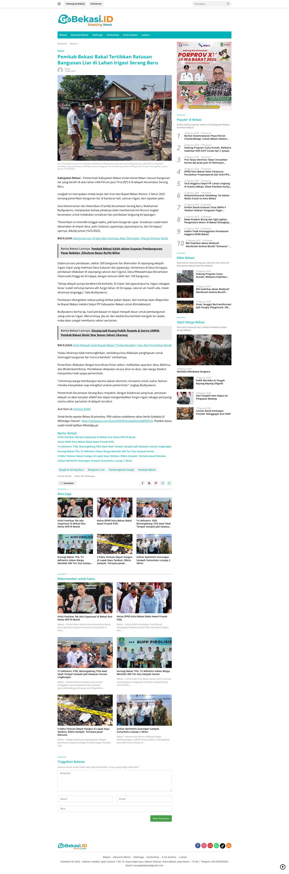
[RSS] (228, 846)
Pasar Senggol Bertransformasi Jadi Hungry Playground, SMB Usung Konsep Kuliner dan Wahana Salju (213, 306)
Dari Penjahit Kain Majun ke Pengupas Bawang (212, 397)
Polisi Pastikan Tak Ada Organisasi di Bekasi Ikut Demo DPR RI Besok (96, 437)
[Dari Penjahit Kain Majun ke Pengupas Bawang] (185, 398)
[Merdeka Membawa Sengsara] (204, 349)
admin (67, 68)
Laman (145, 34)
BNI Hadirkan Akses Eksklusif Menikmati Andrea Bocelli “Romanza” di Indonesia (208, 245)
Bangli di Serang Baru (71, 469)
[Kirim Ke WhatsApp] (169, 483)
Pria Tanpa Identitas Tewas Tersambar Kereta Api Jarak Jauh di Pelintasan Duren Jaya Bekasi (205, 161)
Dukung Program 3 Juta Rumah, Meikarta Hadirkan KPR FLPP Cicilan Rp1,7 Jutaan (207, 149)
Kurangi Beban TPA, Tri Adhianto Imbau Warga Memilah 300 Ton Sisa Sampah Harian (106, 451)
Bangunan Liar (96, 469)
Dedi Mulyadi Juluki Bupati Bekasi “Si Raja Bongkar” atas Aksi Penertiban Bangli (122, 345)
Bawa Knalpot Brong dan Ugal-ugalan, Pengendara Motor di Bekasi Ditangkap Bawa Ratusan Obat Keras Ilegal (206, 221)
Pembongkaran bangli (121, 469)
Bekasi (63, 34)
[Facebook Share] (142, 483)
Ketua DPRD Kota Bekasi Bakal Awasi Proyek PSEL (86, 441)
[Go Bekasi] (86, 19)
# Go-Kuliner (130, 34)
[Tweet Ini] (149, 483)
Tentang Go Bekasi (75, 3)
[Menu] (60, 4)
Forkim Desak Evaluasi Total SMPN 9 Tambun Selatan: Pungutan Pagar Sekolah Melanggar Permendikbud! (205, 209)
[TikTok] (222, 846)
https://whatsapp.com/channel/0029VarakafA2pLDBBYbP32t (117, 421)
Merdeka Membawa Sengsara (193, 371)
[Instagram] (204, 846)
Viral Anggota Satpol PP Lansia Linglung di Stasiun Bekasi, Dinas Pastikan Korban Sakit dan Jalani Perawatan (207, 185)
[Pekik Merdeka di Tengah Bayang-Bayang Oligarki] (185, 383)
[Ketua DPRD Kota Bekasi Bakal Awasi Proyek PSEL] (114, 507)
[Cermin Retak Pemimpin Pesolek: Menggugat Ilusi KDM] (185, 413)
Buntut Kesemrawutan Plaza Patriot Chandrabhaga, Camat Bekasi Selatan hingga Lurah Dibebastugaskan (205, 137)
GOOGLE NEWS (82, 409)
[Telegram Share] (162, 483)
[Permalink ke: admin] (60, 69)
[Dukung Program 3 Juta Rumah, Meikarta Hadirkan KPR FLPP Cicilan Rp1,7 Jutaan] (185, 276)
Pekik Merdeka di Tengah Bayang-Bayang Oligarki (210, 382)
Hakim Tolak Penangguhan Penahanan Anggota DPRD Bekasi (206, 233)
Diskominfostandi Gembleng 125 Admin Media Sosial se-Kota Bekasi (206, 197)
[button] (228, 3)
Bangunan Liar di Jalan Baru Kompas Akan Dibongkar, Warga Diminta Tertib (120, 238)
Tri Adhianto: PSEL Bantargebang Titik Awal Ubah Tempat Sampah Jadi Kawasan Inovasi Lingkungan (114, 446)
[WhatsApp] (216, 846)
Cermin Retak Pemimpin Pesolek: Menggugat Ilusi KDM (213, 412)
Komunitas (113, 34)
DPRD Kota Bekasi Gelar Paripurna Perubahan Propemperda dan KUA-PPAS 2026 (207, 173)
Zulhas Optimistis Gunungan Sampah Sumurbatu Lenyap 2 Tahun (95, 460)
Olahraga (97, 34)
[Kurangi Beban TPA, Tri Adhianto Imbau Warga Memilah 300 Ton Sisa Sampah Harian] (75, 544)
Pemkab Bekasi (147, 469)
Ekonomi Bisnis (79, 34)
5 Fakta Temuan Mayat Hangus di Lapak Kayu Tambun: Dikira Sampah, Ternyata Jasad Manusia (112, 456)
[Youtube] (210, 846)
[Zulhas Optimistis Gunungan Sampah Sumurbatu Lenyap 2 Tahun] (154, 544)
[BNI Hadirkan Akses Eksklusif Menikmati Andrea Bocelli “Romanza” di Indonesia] (185, 291)
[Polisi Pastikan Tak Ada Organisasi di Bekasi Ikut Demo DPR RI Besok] (75, 507)
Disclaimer (96, 3)
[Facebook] (198, 846)
